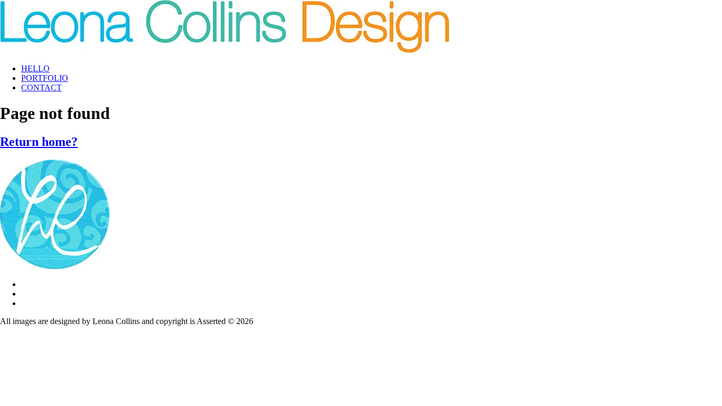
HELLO (35, 68)
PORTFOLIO (44, 77)
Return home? (39, 142)
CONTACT (41, 87)
